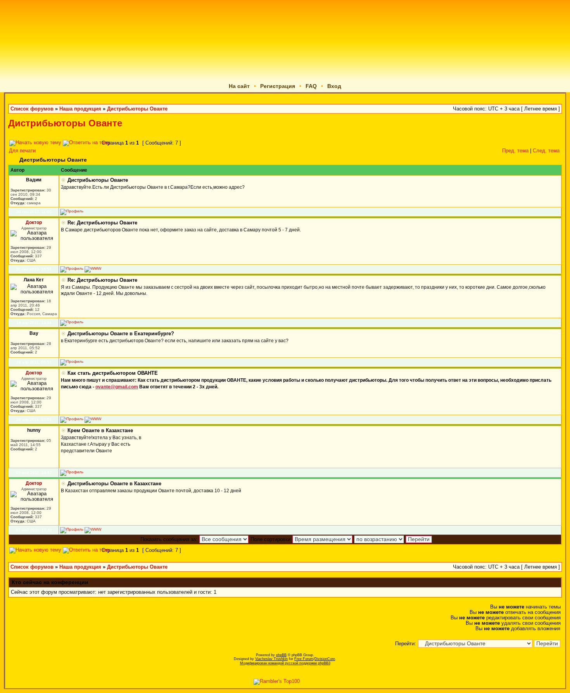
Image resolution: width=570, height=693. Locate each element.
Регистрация (277, 86)
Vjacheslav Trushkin (271, 659)
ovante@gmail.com (116, 387)
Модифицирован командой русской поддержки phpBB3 (285, 663)
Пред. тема (515, 150)
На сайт (239, 86)
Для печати (22, 150)
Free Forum (303, 659)
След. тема (546, 150)
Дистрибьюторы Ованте (137, 109)
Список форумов (32, 109)
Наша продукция (80, 109)
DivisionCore (324, 659)
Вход (334, 86)
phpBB (281, 655)
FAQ (311, 86)
